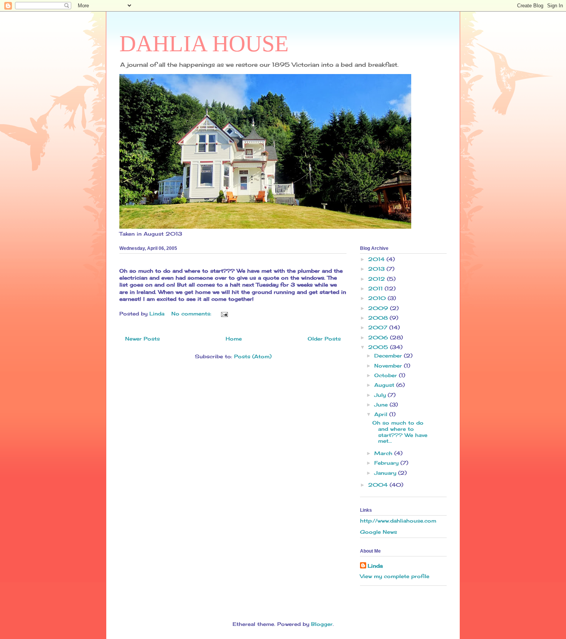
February (387, 463)
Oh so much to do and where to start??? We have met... (399, 432)
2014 (377, 259)
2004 (379, 485)
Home (234, 339)
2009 (379, 308)
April (381, 414)
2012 (377, 279)
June (382, 404)
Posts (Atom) (252, 356)
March (384, 453)
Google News (378, 532)
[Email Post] (224, 313)
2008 (379, 318)
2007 (378, 327)
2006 (379, 337)
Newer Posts (142, 339)
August (385, 385)
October (386, 375)
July (381, 395)
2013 (377, 269)
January (386, 473)
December (389, 355)
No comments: (192, 313)
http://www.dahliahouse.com (398, 521)
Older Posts (324, 339)
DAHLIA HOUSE (204, 43)
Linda (375, 566)
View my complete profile (394, 576)
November (389, 365)
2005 (379, 347)
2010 (378, 298)
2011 (376, 288)
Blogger (322, 624)
